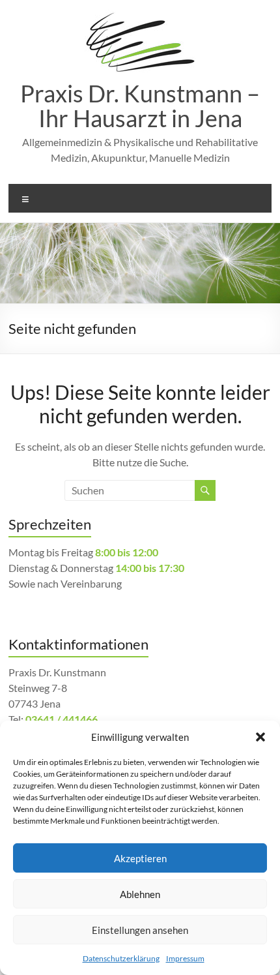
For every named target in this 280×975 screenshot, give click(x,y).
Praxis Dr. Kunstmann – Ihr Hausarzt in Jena (140, 105)
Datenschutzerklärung (121, 958)
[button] (260, 736)
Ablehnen (140, 894)
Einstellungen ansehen (140, 930)
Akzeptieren (140, 858)
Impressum (185, 958)
